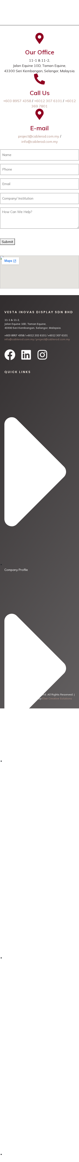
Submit (7, 241)
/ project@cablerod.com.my (52, 339)
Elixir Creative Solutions (57, 698)
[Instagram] (42, 354)
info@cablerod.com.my (39, 141)
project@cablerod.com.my (38, 136)
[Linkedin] (26, 354)
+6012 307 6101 (48, 101)
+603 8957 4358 (17, 101)
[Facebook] (9, 354)
